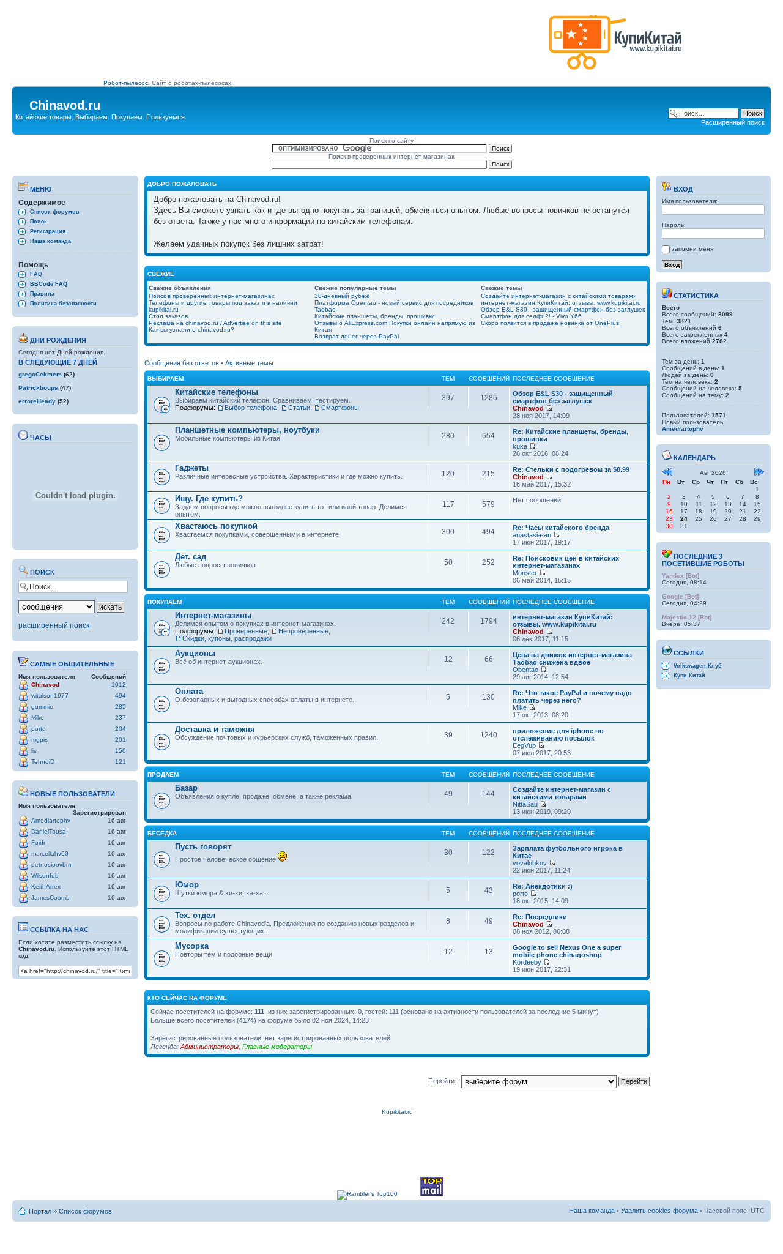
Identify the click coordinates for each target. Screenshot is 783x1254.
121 (120, 761)
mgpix (39, 739)
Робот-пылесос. (126, 83)
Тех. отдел (195, 915)
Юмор (187, 884)
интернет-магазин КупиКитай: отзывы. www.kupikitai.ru (561, 302)
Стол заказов (168, 316)
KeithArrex (46, 886)
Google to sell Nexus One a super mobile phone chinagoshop (567, 951)
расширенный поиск (53, 625)
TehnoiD (42, 761)
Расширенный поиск (733, 122)
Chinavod (45, 684)
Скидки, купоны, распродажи (227, 638)
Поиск (38, 221)
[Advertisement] (323, 47)
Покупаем (164, 602)
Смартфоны (340, 407)
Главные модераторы (277, 1046)
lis (34, 750)
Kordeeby (527, 962)
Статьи (299, 407)
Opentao (525, 669)
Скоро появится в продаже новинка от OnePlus (550, 322)
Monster (525, 573)
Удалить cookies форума (659, 1210)
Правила (42, 294)
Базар (186, 788)
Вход (682, 189)
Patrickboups (38, 387)
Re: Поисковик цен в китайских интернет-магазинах (566, 561)
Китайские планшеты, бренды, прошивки (374, 316)
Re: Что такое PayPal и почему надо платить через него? (572, 696)
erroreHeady (37, 401)
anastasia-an (532, 535)
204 (120, 728)
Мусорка (192, 945)
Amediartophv (50, 820)
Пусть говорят (203, 846)
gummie (42, 706)
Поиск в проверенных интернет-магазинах (212, 296)
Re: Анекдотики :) (543, 886)
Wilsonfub (45, 875)
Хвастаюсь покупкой (216, 526)
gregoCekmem (40, 374)
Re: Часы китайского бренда (561, 527)
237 (120, 717)
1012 (118, 684)
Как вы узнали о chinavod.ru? (191, 329)
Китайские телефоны (216, 392)
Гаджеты (192, 467)
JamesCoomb (50, 897)
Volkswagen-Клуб (698, 666)
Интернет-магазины (213, 615)
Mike (37, 717)
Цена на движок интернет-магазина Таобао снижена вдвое (572, 658)
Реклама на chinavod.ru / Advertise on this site (215, 322)
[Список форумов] (22, 102)
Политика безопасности (63, 303)
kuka (520, 446)
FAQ (36, 274)
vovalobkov (530, 863)
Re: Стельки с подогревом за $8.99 (571, 469)
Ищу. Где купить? (209, 498)
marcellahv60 (50, 853)
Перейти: (442, 1080)
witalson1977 (50, 695)
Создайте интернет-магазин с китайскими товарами (559, 296)
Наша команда (50, 241)
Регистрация (47, 231)
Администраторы (209, 1046)
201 (120, 739)
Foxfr (38, 842)
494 (120, 695)
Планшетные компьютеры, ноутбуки (247, 430)
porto (38, 728)
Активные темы (249, 363)
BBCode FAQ (48, 284)
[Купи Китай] (615, 72)
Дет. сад (190, 556)
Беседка (162, 833)
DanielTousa (48, 831)
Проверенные (246, 631)
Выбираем (165, 378)
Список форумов (55, 212)
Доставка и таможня (215, 729)
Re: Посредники (540, 916)
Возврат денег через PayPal (356, 336)
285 (120, 706)
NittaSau (525, 804)
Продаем (163, 774)
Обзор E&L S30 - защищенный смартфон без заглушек (563, 309)
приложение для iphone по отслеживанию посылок (558, 734)
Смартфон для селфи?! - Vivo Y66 (531, 316)
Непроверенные (303, 631)
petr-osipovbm (51, 864)
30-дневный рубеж (341, 296)
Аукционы (195, 653)
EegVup (524, 745)
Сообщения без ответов (181, 363)
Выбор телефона (251, 407)
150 (120, 750)
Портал (40, 1211)
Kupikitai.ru (397, 1111)
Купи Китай (689, 676)
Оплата (189, 691)
